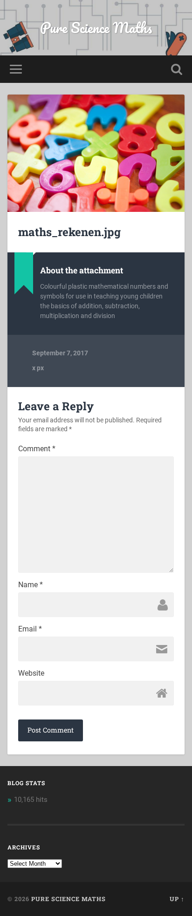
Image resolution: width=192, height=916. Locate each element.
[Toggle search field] (176, 69)
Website (31, 673)
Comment (36, 449)
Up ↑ (177, 898)
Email (30, 629)
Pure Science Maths (96, 27)
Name (30, 585)
